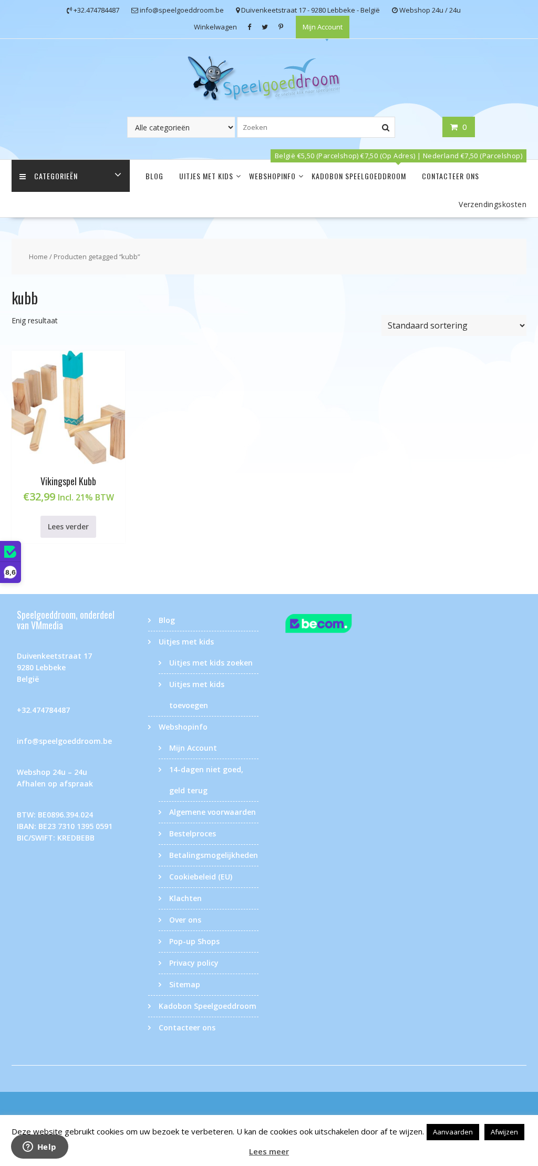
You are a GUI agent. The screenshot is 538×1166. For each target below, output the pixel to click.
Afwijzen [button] (504, 1132)
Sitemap (184, 984)
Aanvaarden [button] (453, 1132)
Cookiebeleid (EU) (200, 877)
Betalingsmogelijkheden (213, 855)
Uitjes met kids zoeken (211, 663)
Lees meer (269, 1151)
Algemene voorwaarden (212, 812)
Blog (154, 175)
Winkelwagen (215, 27)
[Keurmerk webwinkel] (335, 625)
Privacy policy (194, 963)
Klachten (185, 898)
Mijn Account (323, 27)
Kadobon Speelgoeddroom (359, 175)
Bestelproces (192, 833)
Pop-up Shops (194, 941)
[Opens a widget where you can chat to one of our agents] (39, 1147)
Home (38, 256)
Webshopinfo (272, 175)
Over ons (185, 920)
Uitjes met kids (206, 175)
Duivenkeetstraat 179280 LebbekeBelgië (54, 667)
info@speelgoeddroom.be (64, 741)
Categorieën (56, 175)
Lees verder (68, 526)
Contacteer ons (450, 175)
